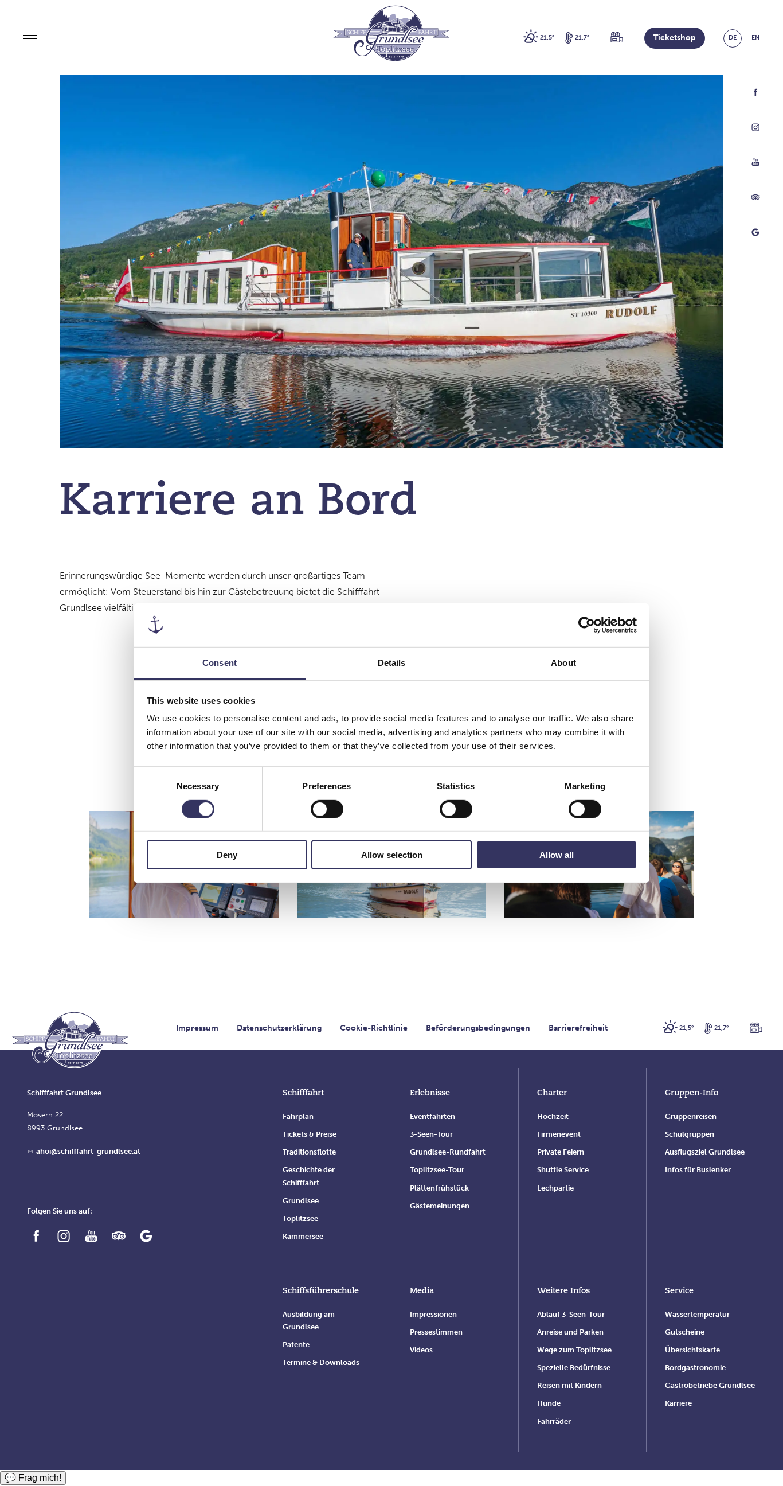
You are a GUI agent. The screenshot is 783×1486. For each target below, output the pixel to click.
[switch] (327, 808)
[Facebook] (755, 95)
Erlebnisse (430, 1093)
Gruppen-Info (691, 1093)
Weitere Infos (563, 1291)
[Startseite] (70, 1041)
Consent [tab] (219, 663)
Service (679, 1291)
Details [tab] (392, 663)
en (755, 37)
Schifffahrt (303, 1093)
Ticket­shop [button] (674, 37)
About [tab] (563, 663)
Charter (552, 1093)
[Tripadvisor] (755, 200)
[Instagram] (755, 130)
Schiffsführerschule (321, 1291)
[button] (617, 38)
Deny (227, 855)
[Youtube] (755, 165)
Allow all (556, 855)
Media (422, 1291)
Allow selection (391, 855)
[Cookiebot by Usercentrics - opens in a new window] (587, 625)
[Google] (755, 235)
